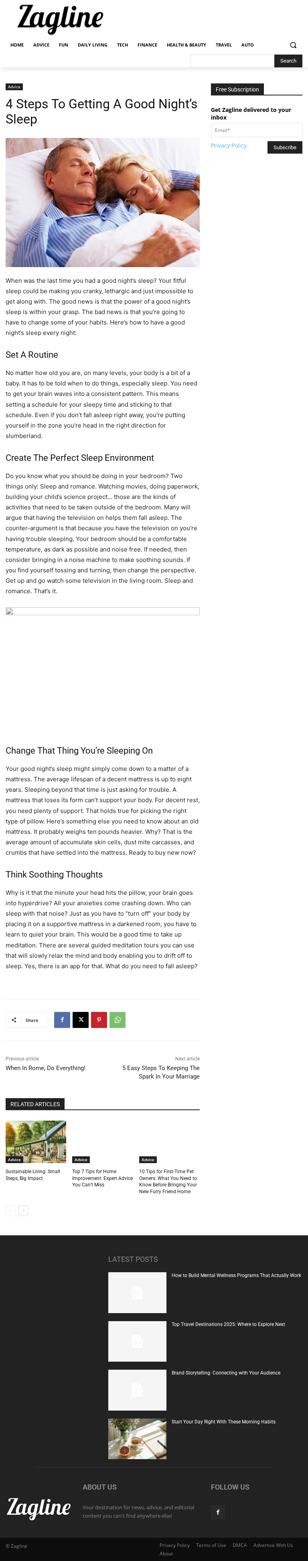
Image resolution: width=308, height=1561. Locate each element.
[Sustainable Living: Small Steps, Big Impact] (36, 1142)
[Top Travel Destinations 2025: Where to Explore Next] (137, 1341)
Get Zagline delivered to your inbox (251, 113)
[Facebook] (62, 1020)
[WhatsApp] (117, 1020)
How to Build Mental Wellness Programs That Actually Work (236, 1275)
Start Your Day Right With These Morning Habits (224, 1422)
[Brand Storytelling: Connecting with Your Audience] (137, 1390)
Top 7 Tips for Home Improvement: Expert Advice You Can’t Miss (102, 1178)
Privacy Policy (229, 145)
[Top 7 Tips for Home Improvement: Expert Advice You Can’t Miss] (102, 1142)
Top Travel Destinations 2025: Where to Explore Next (228, 1324)
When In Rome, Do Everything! (45, 1068)
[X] (81, 1020)
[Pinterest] (99, 1020)
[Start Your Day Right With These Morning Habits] (137, 1439)
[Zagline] (60, 20)
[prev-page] (11, 1211)
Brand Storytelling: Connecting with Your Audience (226, 1373)
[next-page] (23, 1211)
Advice (14, 86)
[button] (293, 45)
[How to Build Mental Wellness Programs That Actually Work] (137, 1292)
